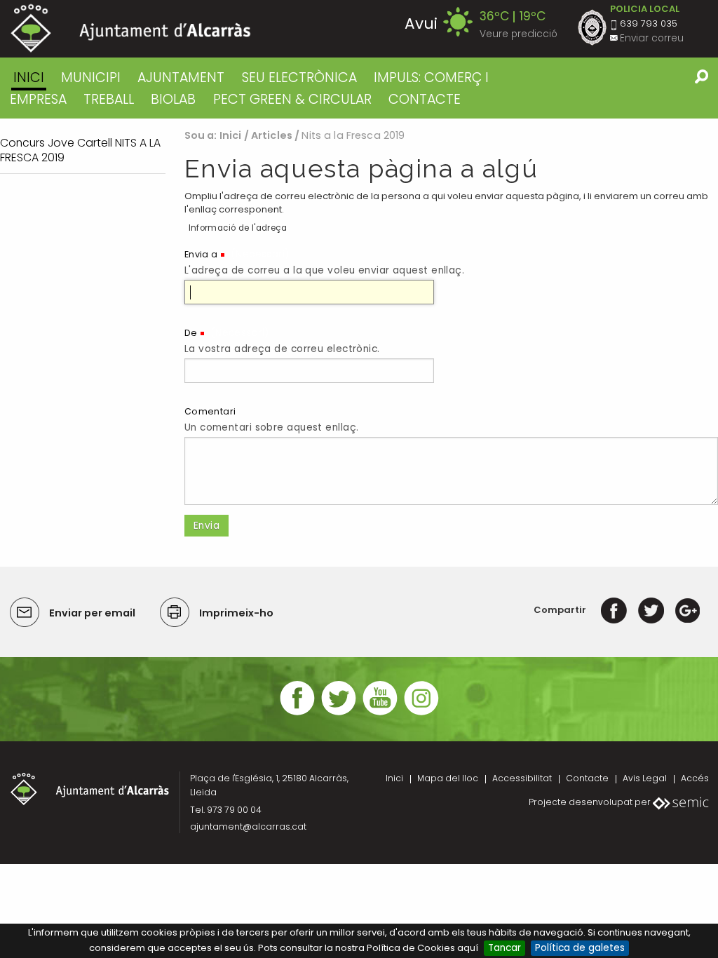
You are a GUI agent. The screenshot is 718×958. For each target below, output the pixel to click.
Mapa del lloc (447, 778)
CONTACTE (424, 99)
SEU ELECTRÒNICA (299, 77)
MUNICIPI (91, 77)
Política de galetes (580, 947)
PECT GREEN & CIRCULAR (292, 99)
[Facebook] (614, 609)
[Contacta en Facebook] (297, 713)
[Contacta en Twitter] (338, 713)
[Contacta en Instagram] (421, 713)
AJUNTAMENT (180, 77)
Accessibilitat (522, 778)
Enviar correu (652, 38)
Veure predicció (518, 34)
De (191, 333)
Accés (695, 778)
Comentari (210, 411)
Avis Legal (645, 778)
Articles (271, 135)
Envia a (201, 254)
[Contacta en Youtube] (380, 713)
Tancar (504, 947)
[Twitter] (651, 609)
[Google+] (687, 609)
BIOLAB (173, 99)
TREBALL (108, 99)
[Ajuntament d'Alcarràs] (131, 28)
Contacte (587, 778)
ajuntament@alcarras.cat (248, 826)
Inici (28, 77)
